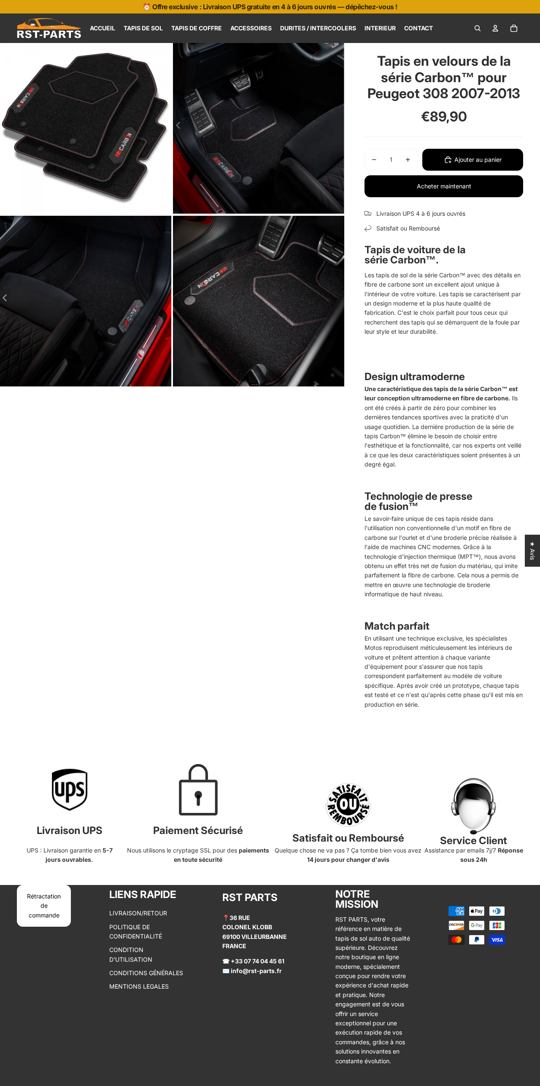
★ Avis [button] (532, 550)
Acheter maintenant (444, 186)
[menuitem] (102, 28)
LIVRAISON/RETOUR (138, 913)
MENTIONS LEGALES (139, 986)
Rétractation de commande (44, 906)
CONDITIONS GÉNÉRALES (146, 972)
